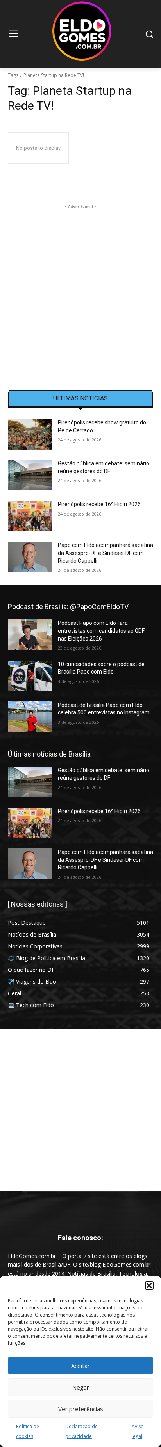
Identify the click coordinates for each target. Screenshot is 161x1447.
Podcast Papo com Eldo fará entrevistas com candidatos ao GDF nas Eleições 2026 (101, 630)
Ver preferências (80, 1409)
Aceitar (80, 1366)
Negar (80, 1387)
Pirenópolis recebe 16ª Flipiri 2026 (99, 504)
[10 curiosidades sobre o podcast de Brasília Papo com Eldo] (30, 676)
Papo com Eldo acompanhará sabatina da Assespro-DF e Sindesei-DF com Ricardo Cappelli (105, 553)
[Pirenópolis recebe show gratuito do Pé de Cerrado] (30, 434)
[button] (149, 1285)
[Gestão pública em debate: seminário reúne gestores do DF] (30, 475)
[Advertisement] (80, 292)
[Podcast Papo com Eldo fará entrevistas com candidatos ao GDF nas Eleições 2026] (30, 634)
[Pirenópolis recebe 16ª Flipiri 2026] (30, 516)
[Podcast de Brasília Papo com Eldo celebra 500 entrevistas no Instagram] (30, 716)
